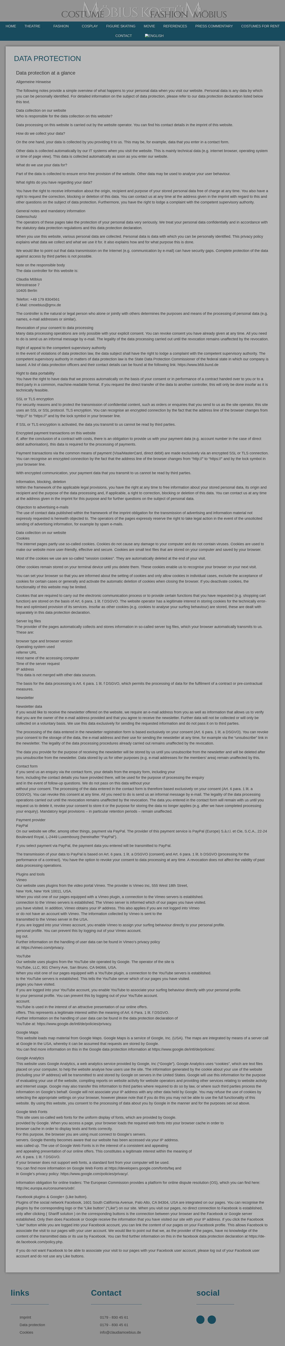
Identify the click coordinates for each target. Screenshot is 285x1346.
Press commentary (214, 26)
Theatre (32, 26)
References (175, 26)
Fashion (61, 26)
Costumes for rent (260, 26)
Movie (149, 26)
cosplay (90, 26)
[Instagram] (212, 1319)
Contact (123, 36)
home (11, 26)
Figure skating (120, 26)
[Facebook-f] (200, 1319)
